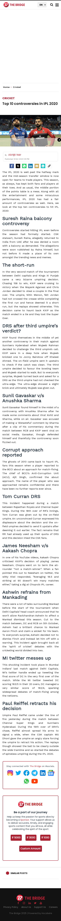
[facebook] (11, 166)
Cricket (8, 98)
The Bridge (35, 766)
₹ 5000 (16, 837)
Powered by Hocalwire (40, 913)
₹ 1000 (45, 837)
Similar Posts (18, 873)
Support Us (40, 907)
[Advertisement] (30, 49)
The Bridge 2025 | (18, 913)
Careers (53, 907)
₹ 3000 (31, 837)
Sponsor (24, 819)
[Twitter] (18, 166)
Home (6, 87)
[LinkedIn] (30, 166)
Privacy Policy (10, 907)
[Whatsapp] (24, 166)
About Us (26, 907)
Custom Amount (30, 848)
